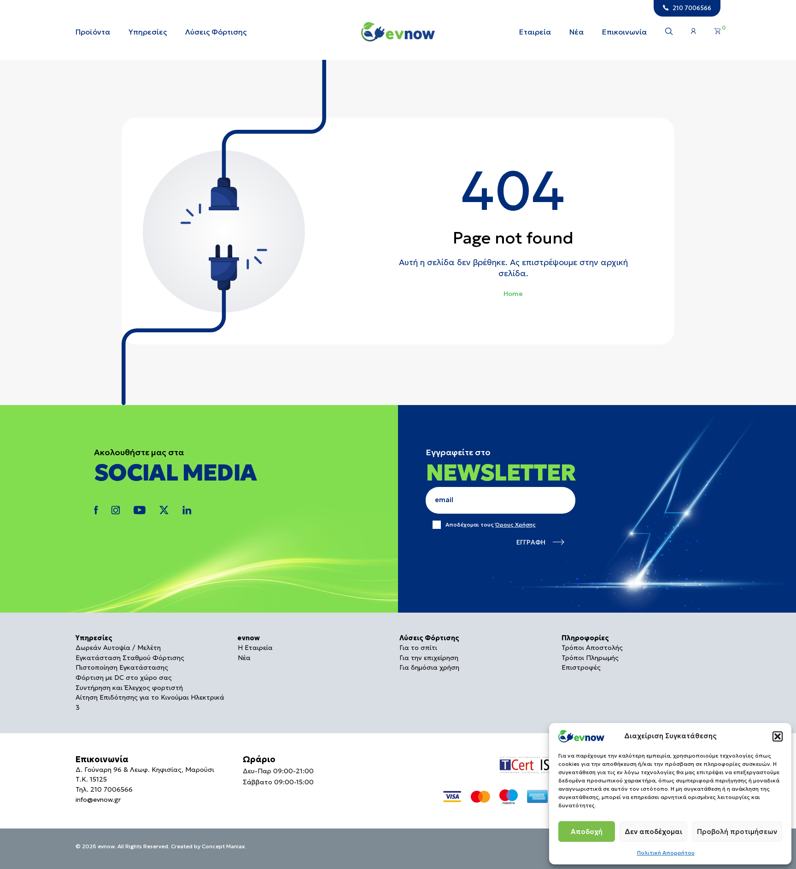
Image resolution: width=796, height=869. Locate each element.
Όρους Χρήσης (515, 524)
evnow (249, 638)
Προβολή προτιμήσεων (737, 831)
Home (513, 294)
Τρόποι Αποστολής (592, 647)
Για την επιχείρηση (428, 658)
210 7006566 (111, 789)
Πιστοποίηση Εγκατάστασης (122, 667)
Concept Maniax (223, 846)
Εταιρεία (535, 31)
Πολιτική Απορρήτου (666, 852)
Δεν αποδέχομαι (653, 831)
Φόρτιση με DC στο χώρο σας (124, 677)
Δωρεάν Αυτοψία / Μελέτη (118, 647)
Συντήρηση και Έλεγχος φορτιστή (129, 688)
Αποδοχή (587, 831)
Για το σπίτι (418, 647)
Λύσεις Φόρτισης (215, 31)
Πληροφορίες (585, 638)
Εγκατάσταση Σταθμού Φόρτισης (130, 658)
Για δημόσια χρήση (429, 667)
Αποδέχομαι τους (490, 524)
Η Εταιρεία (255, 647)
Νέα (576, 31)
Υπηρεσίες (148, 31)
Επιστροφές (581, 667)
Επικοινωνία (624, 31)
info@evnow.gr (98, 799)
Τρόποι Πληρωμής (590, 658)
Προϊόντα (93, 31)
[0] (717, 31)
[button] (777, 736)
